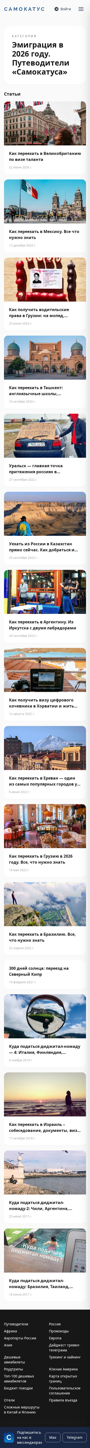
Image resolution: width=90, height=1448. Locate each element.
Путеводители (16, 1324)
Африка (10, 1331)
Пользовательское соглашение (64, 1390)
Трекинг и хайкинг (65, 1357)
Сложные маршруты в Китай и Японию (22, 1409)
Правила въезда (63, 1400)
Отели (9, 1400)
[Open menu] (81, 9)
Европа (55, 1338)
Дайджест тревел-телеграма (64, 1347)
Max (52, 1437)
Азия (8, 1345)
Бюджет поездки (18, 1388)
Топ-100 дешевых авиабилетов (19, 1378)
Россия (55, 1324)
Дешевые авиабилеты (14, 1359)
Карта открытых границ (63, 1378)
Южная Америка (63, 1369)
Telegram (74, 1437)
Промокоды (59, 1331)
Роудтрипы (13, 1369)
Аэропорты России (20, 1338)
